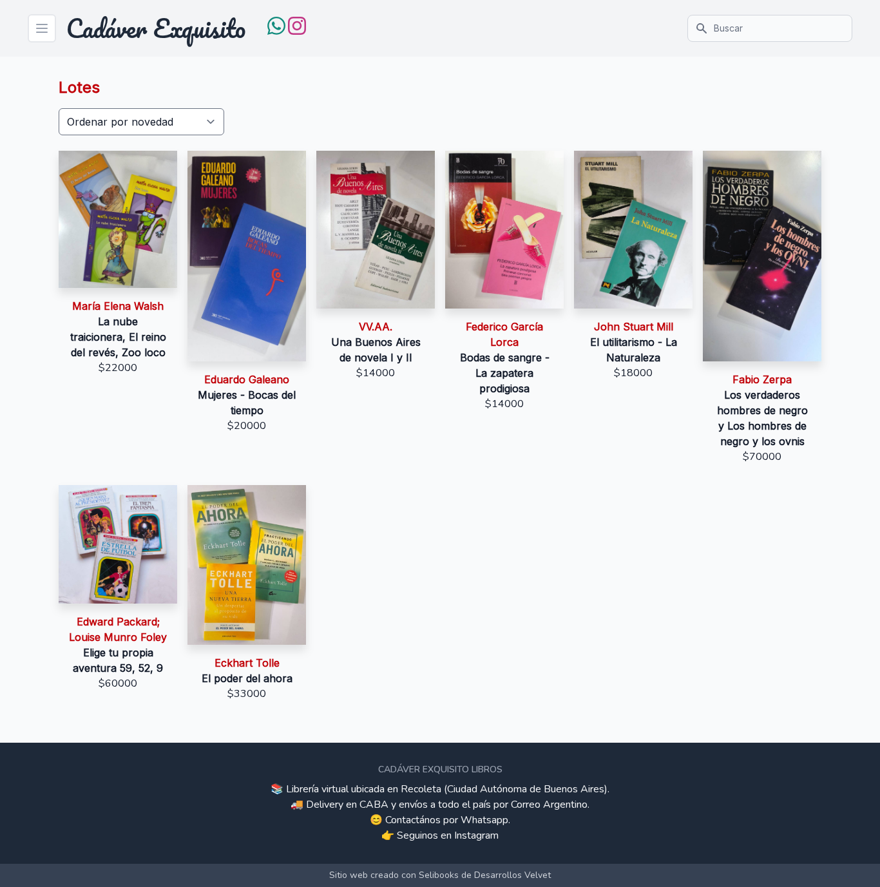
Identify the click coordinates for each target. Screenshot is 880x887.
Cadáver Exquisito (155, 28)
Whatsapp (484, 820)
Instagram (476, 835)
